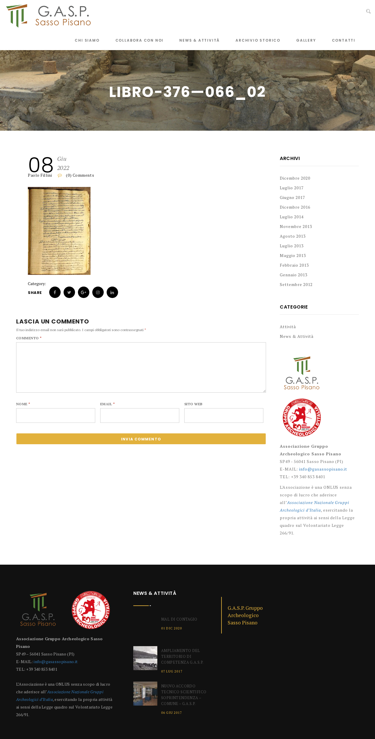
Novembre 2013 (296, 226)
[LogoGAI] (302, 420)
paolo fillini (40, 175)
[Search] (368, 11)
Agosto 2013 (293, 236)
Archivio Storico (258, 40)
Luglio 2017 (292, 187)
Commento (29, 338)
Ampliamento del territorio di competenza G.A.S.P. (182, 656)
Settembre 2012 (296, 284)
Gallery (306, 40)
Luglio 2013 (292, 245)
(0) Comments (79, 175)
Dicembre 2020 (295, 178)
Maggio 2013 (293, 255)
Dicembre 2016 (295, 207)
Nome (23, 404)
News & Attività (199, 40)
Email (107, 404)
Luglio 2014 (292, 216)
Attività (288, 326)
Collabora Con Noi (139, 40)
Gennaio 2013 (293, 274)
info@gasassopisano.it (323, 469)
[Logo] (302, 376)
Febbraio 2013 (294, 265)
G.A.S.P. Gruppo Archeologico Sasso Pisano (245, 615)
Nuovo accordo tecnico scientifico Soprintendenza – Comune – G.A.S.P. (183, 694)
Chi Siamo (87, 40)
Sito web (193, 404)
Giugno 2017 (292, 197)
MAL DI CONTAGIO (179, 619)
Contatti (343, 40)
